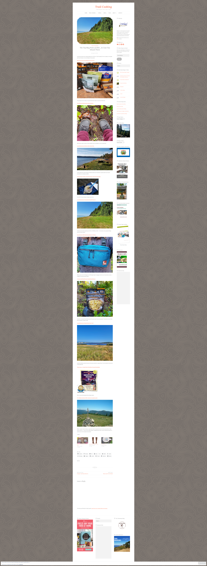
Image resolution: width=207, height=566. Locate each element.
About (118, 38)
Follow (119, 59)
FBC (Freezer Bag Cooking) (124, 72)
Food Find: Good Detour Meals (122, 113)
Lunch (121, 93)
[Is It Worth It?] (106, 440)
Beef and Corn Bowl (108, 473)
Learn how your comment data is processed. (99, 508)
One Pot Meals (122, 97)
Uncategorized (94, 45)
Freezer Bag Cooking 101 (124, 79)
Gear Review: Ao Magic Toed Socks (123, 111)
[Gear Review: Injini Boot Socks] (94, 440)
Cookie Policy (21, 564)
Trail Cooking (103, 6)
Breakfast (122, 86)
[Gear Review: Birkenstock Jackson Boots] (82, 440)
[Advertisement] (123, 288)
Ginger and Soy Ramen (82, 473)
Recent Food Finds (123, 83)
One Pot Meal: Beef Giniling (121, 108)
